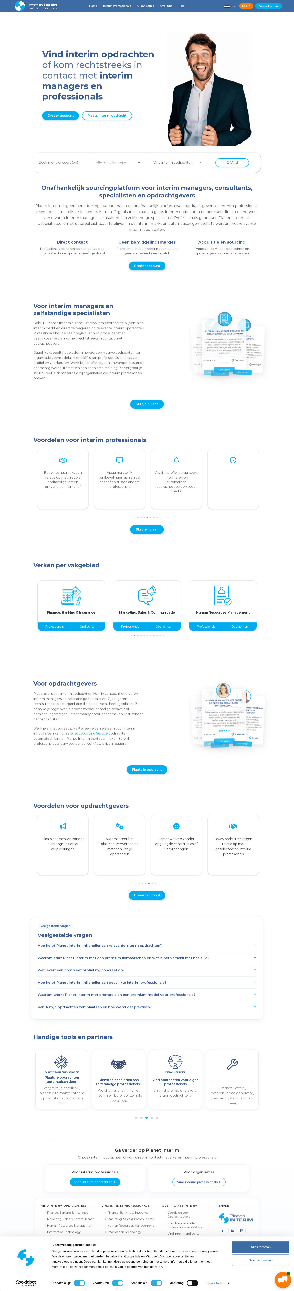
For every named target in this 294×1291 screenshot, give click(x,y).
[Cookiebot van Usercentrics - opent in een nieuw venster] (25, 1283)
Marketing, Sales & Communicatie (70, 1219)
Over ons (166, 5)
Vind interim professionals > (199, 1182)
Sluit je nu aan (147, 404)
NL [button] (232, 5)
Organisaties (146, 5)
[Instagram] (242, 1230)
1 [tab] (137, 514)
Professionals (54, 626)
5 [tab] (150, 514)
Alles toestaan (261, 1247)
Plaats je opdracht (147, 769)
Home (93, 5)
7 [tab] (156, 514)
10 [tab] (159, 632)
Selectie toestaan (261, 1260)
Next (260, 481)
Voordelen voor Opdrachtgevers (179, 1214)
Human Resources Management (70, 1225)
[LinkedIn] (232, 1230)
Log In (246, 5)
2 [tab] (140, 514)
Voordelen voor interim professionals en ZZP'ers (185, 1225)
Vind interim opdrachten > (95, 1182)
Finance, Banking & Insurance (67, 1212)
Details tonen (214, 1283)
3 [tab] (143, 514)
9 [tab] (156, 632)
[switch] (117, 1283)
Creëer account (60, 115)
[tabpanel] (62, 479)
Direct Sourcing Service (89, 733)
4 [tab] (147, 514)
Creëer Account (268, 6)
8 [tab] (153, 632)
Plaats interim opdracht (107, 115)
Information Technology (64, 1232)
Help (181, 5)
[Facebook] (222, 1230)
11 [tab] (163, 632)
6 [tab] (153, 514)
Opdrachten (88, 626)
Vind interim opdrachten (184, 1233)
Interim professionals (117, 5)
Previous (32, 481)
